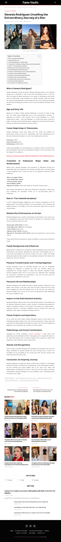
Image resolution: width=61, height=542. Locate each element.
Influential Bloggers (36, 530)
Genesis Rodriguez (35, 334)
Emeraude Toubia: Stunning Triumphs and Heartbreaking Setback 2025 (42, 417)
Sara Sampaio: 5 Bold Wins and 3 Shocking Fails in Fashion (41, 440)
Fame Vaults (43, 536)
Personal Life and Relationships (17, 73)
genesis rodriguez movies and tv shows (26, 378)
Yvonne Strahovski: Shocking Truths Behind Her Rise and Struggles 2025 (15, 417)
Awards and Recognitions (16, 81)
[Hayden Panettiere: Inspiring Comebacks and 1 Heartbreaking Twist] (17, 453)
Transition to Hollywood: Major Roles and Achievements (24, 64)
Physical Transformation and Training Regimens (22, 71)
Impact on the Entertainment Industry (19, 75)
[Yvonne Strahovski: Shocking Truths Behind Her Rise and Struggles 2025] (17, 407)
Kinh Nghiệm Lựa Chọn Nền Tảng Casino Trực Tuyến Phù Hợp (30, 507)
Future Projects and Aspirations (18, 77)
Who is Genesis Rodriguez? (16, 58)
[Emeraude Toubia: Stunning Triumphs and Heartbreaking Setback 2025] (44, 407)
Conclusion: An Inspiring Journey (18, 83)
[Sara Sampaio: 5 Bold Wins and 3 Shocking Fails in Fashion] (44, 430)
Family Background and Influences (18, 69)
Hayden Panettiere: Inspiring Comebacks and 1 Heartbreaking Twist (16, 463)
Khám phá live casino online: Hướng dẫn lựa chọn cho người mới (31, 502)
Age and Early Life (14, 60)
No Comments (19, 21)
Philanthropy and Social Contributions (19, 79)
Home (5, 7)
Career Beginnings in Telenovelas (18, 62)
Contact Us (41, 533)
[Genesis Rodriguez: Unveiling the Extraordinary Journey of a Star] (30, 48)
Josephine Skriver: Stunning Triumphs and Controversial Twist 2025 (43, 463)
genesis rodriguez (9, 378)
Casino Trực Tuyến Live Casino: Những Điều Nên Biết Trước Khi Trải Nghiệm (29, 492)
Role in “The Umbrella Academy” (18, 66)
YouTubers (32, 533)
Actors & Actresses (10, 11)
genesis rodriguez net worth (44, 378)
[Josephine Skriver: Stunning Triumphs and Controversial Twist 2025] (44, 453)
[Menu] (6, 2)
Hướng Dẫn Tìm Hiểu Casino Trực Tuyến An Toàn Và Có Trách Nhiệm (32, 513)
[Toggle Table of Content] (38, 56)
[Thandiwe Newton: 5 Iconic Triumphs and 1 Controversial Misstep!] (17, 430)
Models (47, 530)
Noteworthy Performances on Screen (19, 68)
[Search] (55, 2)
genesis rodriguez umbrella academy (29, 380)
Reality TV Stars (21, 533)
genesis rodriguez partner (11, 380)
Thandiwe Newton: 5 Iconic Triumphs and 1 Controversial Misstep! (15, 440)
